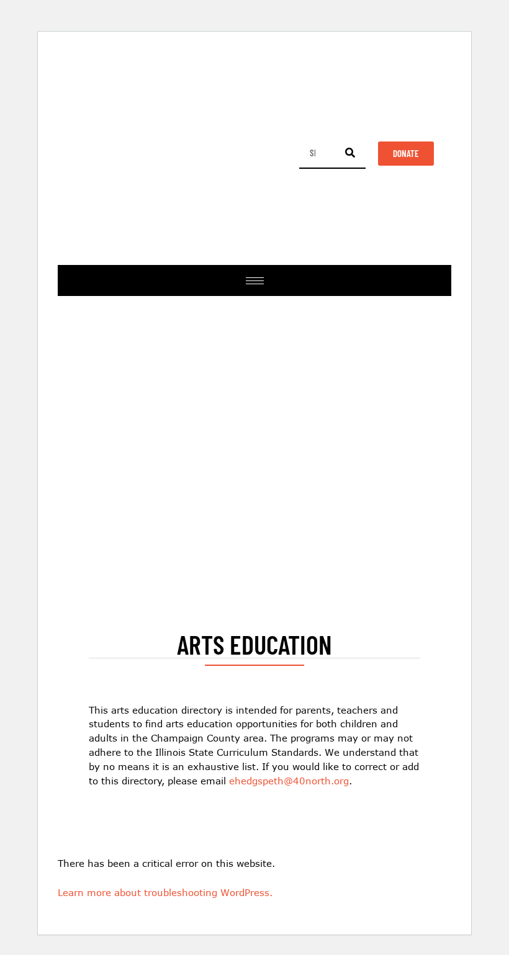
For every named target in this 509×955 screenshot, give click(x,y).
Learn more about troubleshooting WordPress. (165, 892)
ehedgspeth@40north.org (289, 780)
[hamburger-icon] (255, 280)
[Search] (350, 153)
